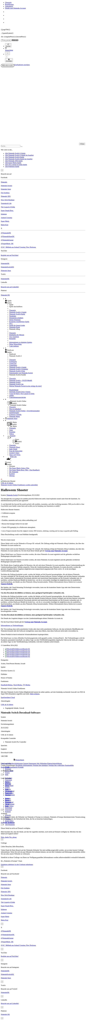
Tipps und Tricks (14, 455)
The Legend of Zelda (8, 207)
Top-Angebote (14, 337)
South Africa (9, 821)
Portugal (8, 811)
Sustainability (69, 765)
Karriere (12, 474)
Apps (11, 430)
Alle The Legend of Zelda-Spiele (16, 165)
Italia (6, 774)
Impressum (32, 763)
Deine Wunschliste (15, 344)
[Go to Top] (43, 479)
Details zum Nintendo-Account (15, 8)
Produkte (12, 432)
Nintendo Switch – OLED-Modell (20, 380)
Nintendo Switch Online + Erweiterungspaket (24, 411)
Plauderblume (13, 390)
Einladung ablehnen (7, 864)
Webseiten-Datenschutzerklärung (51, 763)
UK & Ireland (9, 804)
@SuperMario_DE (7, 244)
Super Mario (5, 221)
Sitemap (12, 476)
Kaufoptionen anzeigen (22, 65)
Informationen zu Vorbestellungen (12, 625)
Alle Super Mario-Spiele (13, 163)
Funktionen (13, 362)
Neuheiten (12, 316)
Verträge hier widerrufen (56, 765)
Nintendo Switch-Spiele (17, 314)
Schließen (4, 822)
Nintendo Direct (14, 447)
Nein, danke (5, 837)
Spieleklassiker (14, 413)
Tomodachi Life (6, 203)
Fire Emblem (5, 193)
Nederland (8, 808)
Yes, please (13, 837)
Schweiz (8, 815)
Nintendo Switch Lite (16, 384)
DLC (11, 323)
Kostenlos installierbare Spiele (19, 322)
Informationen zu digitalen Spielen (20, 342)
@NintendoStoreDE (7, 236)
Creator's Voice (14, 453)
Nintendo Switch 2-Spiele (17, 312)
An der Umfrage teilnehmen (23, 864)
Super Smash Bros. (7, 210)
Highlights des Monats (16, 335)
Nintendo (4, 182)
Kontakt (20, 767)
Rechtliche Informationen (24, 765)
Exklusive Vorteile (15, 414)
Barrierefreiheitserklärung (9, 767)
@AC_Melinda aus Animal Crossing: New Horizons (18, 247)
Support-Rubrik (6, 584)
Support (26, 763)
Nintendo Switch (6, 186)
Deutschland (9, 785)
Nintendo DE (5, 295)
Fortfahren (11, 822)
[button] (45, 301)
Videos (11, 434)
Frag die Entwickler (15, 451)
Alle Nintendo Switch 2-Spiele (15, 153)
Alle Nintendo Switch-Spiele (14, 157)
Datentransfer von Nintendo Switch (21, 373)
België (7, 782)
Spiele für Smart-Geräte (17, 325)
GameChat (12, 363)
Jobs (38, 763)
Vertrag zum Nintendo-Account (56, 551)
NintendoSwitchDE (7, 267)
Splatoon (4, 214)
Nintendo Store (6, 189)
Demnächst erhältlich (16, 318)
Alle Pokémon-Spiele (12, 166)
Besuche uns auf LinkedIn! (10, 287)
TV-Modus (26, 685)
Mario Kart (4, 225)
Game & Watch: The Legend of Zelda (21, 394)
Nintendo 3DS (5, 196)
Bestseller (12, 338)
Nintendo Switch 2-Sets (17, 371)
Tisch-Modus (17, 685)
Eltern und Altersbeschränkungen (12, 763)
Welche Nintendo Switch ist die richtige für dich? (25, 386)
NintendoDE (5, 263)
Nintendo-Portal (14, 327)
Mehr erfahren (34, 694)
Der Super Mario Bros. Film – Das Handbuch (24, 470)
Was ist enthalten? (15, 409)
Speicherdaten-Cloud (8, 697)
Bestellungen (9, 4)
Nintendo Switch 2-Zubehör (18, 369)
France (7, 773)
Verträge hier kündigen (40, 765)
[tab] (43, 760)
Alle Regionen (10, 824)
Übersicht (8, 2)
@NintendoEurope (7, 240)
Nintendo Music (14, 416)
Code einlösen (14, 346)
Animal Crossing (6, 218)
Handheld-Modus (6, 685)
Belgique (8, 769)
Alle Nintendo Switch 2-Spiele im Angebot (19, 155)
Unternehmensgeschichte (17, 397)
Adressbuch (9, 6)
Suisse (7, 800)
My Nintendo (13, 472)
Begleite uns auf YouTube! (9, 255)
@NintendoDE (6, 233)
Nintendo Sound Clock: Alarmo (19, 392)
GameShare (13, 365)
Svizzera (8, 802)
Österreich (8, 780)
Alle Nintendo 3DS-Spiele (14, 161)
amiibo (11, 395)
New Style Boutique (7, 200)
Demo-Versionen (14, 320)
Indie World (13, 449)
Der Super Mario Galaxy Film (19, 468)
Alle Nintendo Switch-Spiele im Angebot (18, 159)
